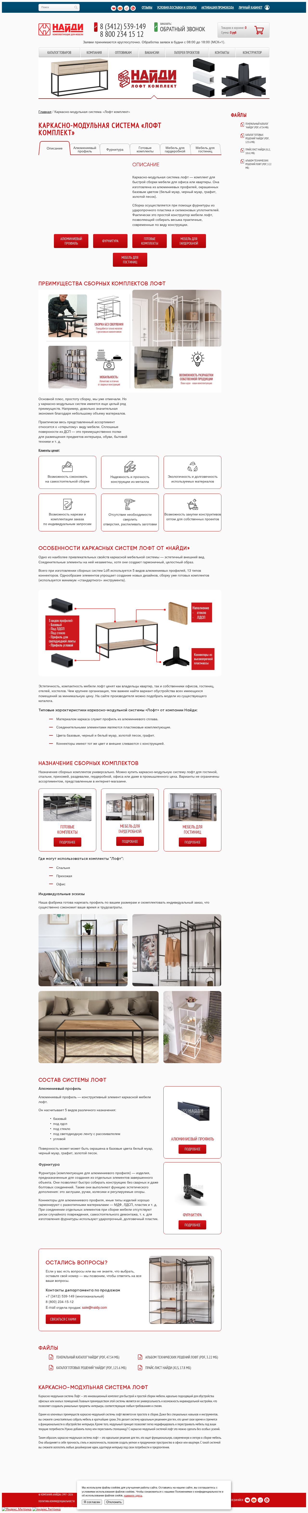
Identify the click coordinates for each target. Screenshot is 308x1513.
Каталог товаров (59, 52)
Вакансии (152, 52)
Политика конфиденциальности (56, 1501)
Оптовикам (123, 52)
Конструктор (252, 52)
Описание (55, 148)
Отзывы (147, 7)
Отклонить (114, 1502)
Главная (44, 111)
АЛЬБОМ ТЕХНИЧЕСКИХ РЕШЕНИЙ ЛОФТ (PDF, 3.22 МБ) (181, 1357)
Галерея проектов (186, 52)
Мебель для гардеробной (175, 149)
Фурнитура (114, 149)
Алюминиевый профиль (84, 149)
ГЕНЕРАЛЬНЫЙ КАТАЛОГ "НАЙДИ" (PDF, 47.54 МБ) (87, 1357)
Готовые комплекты (145, 149)
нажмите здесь (133, 1495)
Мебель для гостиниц (205, 149)
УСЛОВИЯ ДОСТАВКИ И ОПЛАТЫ (177, 7)
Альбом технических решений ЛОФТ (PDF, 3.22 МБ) (258, 164)
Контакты (222, 52)
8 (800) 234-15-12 (60, 1301)
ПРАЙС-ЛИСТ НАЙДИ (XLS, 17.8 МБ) (168, 1368)
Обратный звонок (182, 29)
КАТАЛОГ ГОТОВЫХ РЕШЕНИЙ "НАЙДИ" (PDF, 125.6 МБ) (91, 1368)
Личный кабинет (250, 7)
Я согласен (92, 1502)
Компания (94, 52)
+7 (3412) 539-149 (60, 1296)
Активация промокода (217, 7)
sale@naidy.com (94, 1307)
